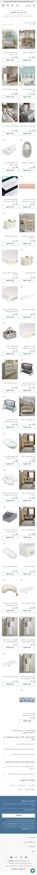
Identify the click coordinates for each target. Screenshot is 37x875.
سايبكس (12, 785)
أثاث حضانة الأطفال (18, 10)
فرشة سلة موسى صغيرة (10, 676)
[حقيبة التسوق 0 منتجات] (3, 5)
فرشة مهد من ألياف (29, 566)
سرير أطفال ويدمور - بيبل (11, 383)
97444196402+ (25, 828)
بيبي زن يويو (22, 785)
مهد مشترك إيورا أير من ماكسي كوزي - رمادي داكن (28, 384)
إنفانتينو (20, 789)
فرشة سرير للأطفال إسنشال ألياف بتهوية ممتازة (29, 347)
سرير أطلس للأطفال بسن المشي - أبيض (10, 53)
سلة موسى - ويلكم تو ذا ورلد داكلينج (28, 237)
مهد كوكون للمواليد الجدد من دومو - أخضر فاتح (11, 457)
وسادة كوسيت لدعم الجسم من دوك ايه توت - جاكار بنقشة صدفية (28, 200)
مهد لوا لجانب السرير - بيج (10, 126)
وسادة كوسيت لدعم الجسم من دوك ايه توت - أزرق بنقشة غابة (28, 714)
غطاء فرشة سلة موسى (28, 309)
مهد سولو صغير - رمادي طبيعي (28, 494)
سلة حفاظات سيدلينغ (11, 236)
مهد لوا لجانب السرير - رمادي (27, 126)
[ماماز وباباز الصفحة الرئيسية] (28, 5)
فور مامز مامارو (29, 789)
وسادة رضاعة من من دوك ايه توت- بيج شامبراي (10, 604)
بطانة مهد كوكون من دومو (10, 566)
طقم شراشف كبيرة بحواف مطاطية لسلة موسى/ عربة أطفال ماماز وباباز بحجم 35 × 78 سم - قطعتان (10, 641)
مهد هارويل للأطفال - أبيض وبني (10, 90)
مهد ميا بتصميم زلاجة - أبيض (28, 90)
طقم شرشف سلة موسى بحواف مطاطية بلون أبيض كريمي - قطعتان (27, 678)
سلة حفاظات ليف (30, 273)
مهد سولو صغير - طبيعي (28, 419)
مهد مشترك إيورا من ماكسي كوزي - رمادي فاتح (10, 420)
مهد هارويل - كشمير (29, 52)
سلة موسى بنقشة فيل (28, 163)
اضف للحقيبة (27, 60)
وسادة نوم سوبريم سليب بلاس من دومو (10, 163)
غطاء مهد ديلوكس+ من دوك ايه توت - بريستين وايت (10, 200)
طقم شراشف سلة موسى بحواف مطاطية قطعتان (27, 641)
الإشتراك (18, 815)
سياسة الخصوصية (12, 823)
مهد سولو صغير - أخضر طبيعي (28, 457)
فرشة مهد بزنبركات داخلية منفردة (10, 274)
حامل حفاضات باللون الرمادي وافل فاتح (12, 347)
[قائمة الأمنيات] (21, 29)
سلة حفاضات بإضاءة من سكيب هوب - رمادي (11, 531)
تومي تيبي (31, 785)
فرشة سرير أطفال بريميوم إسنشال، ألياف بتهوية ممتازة (10, 311)
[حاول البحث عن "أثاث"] (17, 5)
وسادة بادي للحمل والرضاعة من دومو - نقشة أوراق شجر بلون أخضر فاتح (10, 494)
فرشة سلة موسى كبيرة (28, 603)
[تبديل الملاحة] (34, 5)
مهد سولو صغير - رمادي (28, 530)
